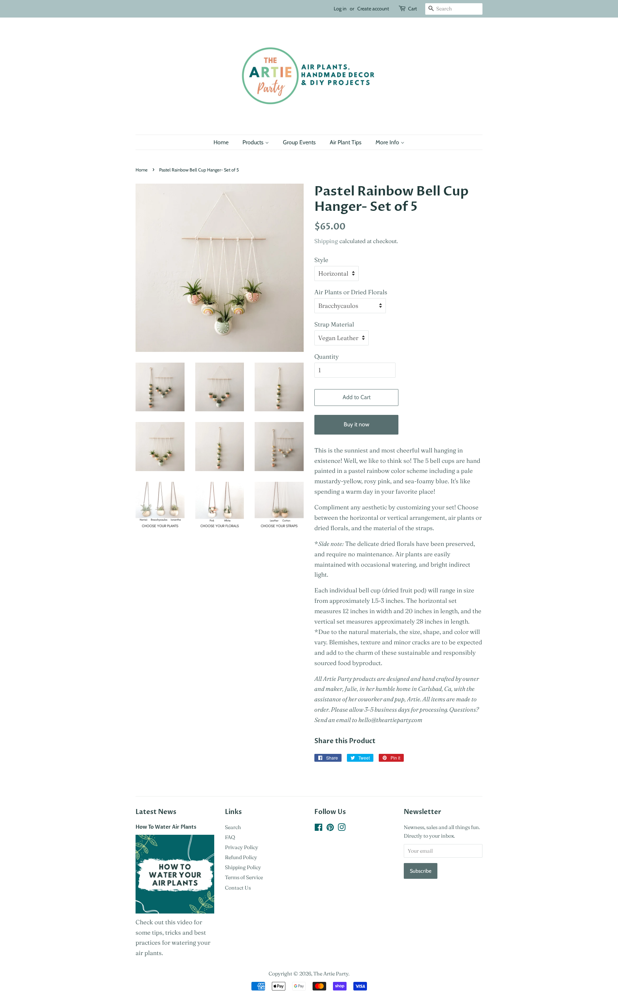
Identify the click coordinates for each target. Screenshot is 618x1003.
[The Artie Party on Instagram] (341, 828)
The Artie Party (330, 973)
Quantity (326, 356)
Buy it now (356, 424)
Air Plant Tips (346, 142)
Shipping (326, 240)
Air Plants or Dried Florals (350, 292)
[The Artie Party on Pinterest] (330, 828)
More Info (388, 142)
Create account (373, 8)
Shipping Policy (243, 867)
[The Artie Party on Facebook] (318, 828)
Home (221, 142)
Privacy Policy (241, 847)
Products (253, 142)
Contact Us (238, 888)
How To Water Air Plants (166, 827)
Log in (340, 8)
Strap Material (334, 324)
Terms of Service (244, 877)
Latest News (156, 812)
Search (233, 827)
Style (321, 259)
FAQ (230, 837)
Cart (412, 8)
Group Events (299, 142)
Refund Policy (241, 857)
